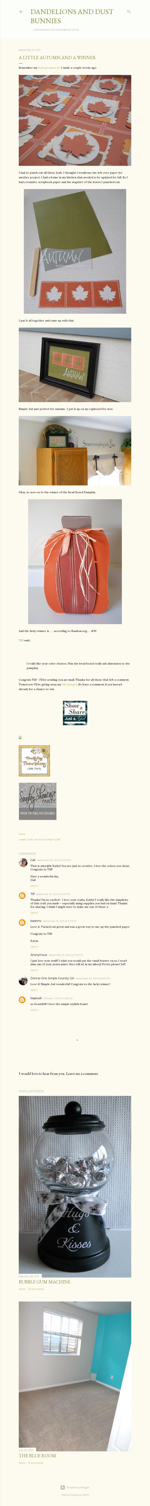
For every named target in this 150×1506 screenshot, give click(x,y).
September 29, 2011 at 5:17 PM (59, 921)
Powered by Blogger (78, 1487)
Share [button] (22, 834)
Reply (34, 885)
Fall (36, 839)
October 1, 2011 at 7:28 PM (57, 998)
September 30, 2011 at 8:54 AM (93, 978)
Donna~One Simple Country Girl (52, 978)
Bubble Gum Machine (45, 1282)
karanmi (35, 921)
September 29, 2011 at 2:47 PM (54, 860)
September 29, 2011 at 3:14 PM (53, 894)
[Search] (129, 11)
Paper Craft (53, 839)
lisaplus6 (36, 998)
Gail (32, 860)
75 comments (36, 1288)
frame (42, 839)
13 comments (35, 1462)
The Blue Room (37, 1456)
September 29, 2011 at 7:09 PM (66, 954)
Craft (30, 839)
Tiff (32, 894)
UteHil (85, 1494)
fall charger (69, 684)
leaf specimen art (49, 67)
